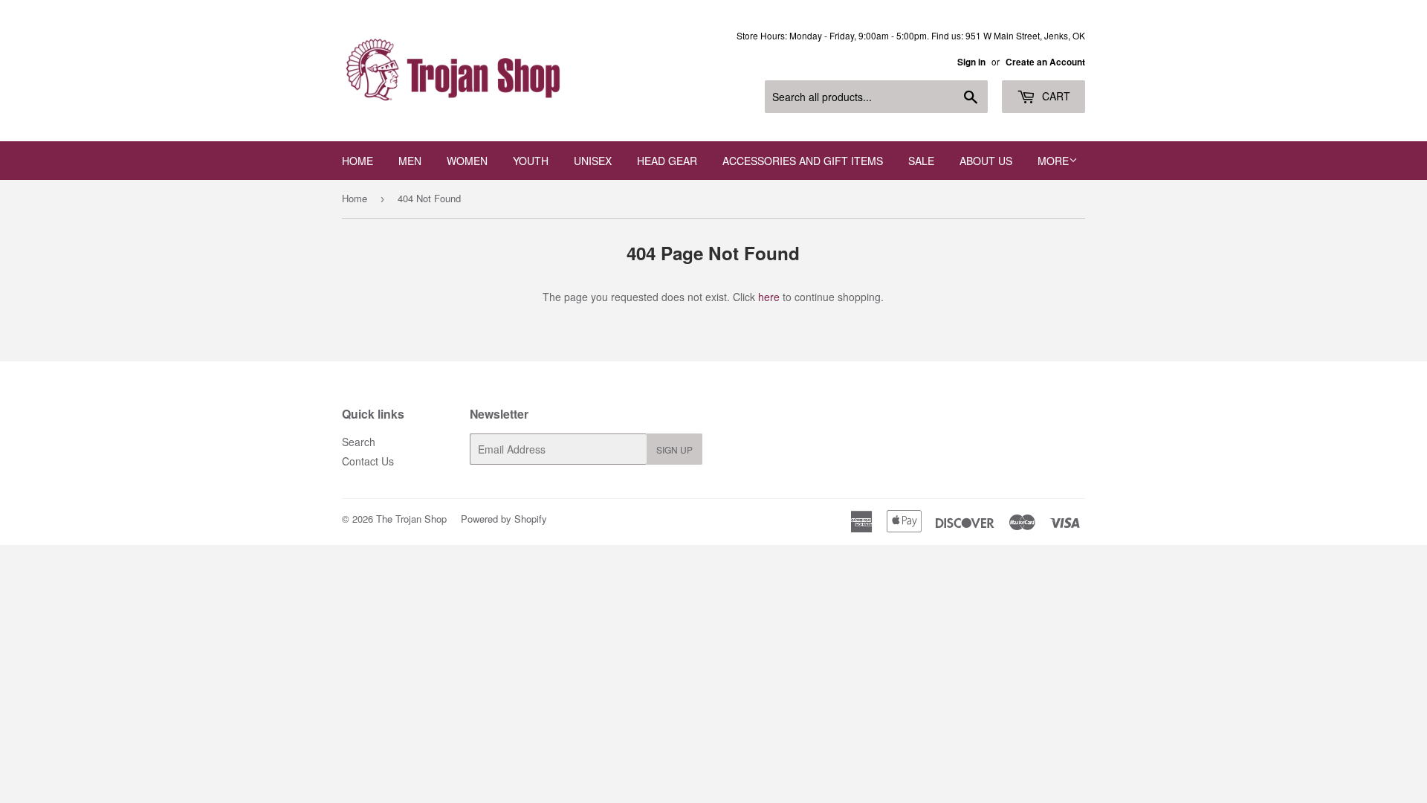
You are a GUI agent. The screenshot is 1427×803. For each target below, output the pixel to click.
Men (409, 160)
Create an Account (1045, 62)
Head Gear (667, 160)
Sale (921, 160)
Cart (1054, 95)
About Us (986, 160)
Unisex (593, 160)
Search (358, 441)
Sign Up (674, 449)
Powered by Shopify (504, 519)
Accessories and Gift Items (802, 160)
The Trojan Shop (411, 519)
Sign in (971, 62)
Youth (531, 160)
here (769, 296)
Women (467, 160)
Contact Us (368, 461)
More (1053, 160)
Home (357, 160)
